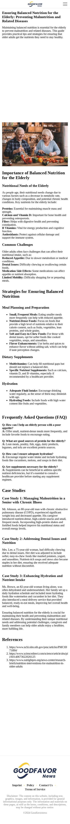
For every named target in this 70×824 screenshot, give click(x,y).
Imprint (17, 785)
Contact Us (46, 785)
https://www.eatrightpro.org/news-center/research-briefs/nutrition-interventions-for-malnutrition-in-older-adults (37, 663)
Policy (30, 785)
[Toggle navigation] (65, 4)
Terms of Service (35, 789)
